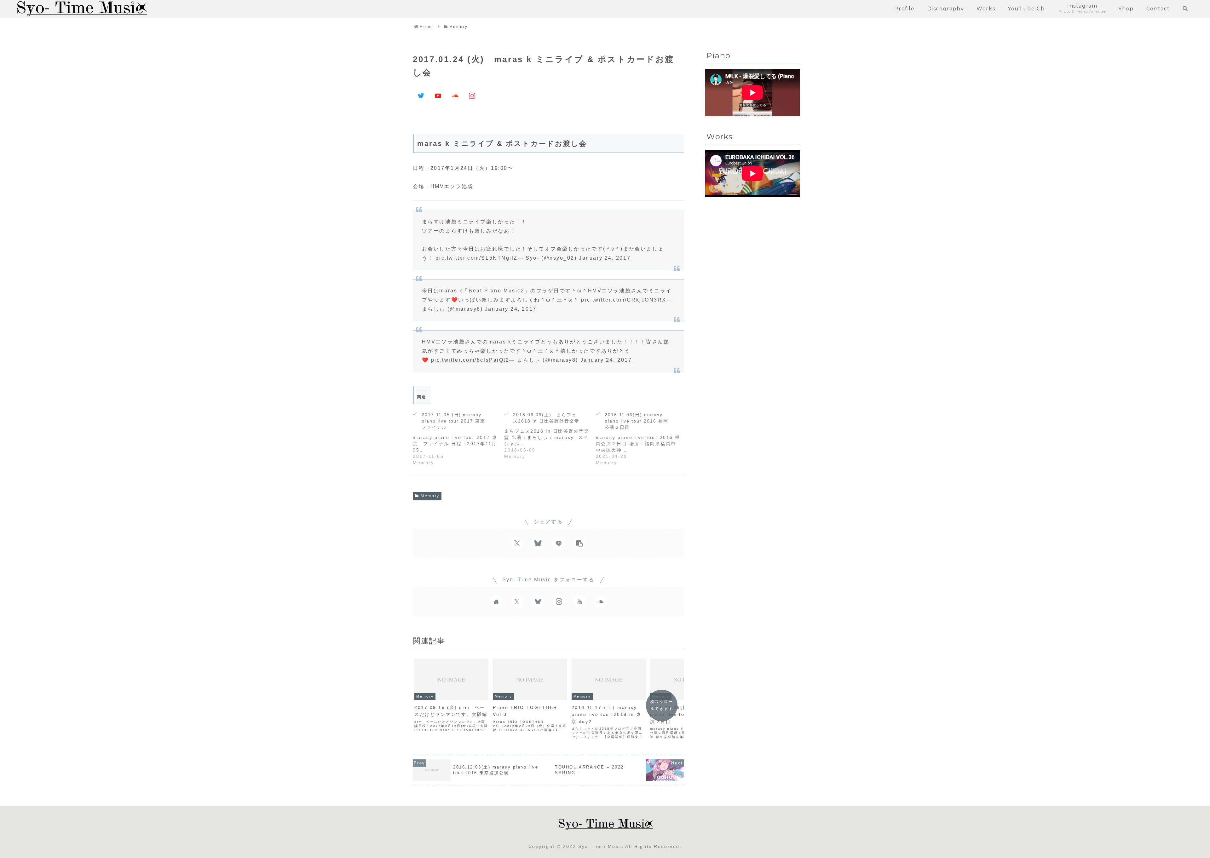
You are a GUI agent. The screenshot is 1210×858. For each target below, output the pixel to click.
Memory (430, 496)
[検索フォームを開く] (1185, 8)
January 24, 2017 (605, 258)
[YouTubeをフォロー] (579, 601)
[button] (579, 543)
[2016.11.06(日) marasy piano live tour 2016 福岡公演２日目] (641, 437)
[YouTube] (438, 95)
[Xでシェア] (517, 543)
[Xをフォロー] (517, 601)
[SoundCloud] (455, 95)
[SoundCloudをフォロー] (600, 601)
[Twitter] (421, 95)
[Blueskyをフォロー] (538, 601)
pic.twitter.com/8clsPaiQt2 (470, 360)
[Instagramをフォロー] (558, 601)
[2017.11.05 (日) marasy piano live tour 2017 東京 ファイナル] (458, 437)
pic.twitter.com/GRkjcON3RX (623, 299)
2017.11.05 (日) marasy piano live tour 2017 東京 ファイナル (456, 421)
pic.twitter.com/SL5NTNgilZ (476, 258)
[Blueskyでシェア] (538, 543)
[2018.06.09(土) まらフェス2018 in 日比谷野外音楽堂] (550, 433)
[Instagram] (472, 95)
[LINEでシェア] (558, 543)
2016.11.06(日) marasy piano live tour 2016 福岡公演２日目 (636, 421)
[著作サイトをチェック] (496, 601)
